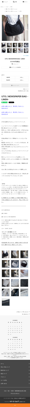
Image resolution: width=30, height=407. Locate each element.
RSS (8, 390)
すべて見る (26, 55)
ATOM (12, 390)
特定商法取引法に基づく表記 (20, 390)
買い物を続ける (25, 314)
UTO (11, 6)
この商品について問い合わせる (22, 311)
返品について (26, 89)
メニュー (6, 1)
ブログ (5, 390)
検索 (16, 1)
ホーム (2, 6)
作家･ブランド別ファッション (11, 9)
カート (25, 1)
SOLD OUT (16, 85)
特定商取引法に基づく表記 (23, 90)
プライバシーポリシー (15, 393)
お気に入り (15, 64)
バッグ (7, 6)
